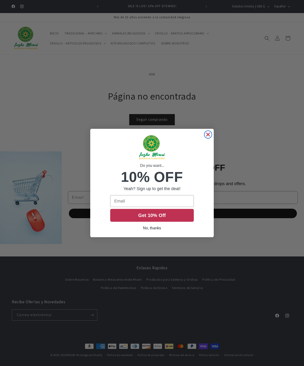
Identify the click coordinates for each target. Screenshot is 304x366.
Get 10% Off (152, 215)
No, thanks (152, 228)
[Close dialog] (208, 134)
